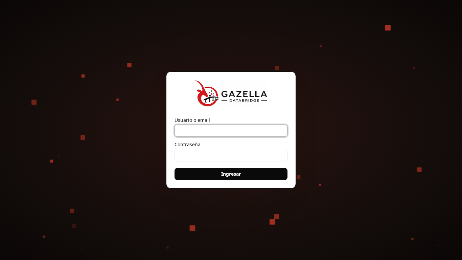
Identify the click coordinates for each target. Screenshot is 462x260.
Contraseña (188, 144)
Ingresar (231, 174)
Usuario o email (192, 120)
